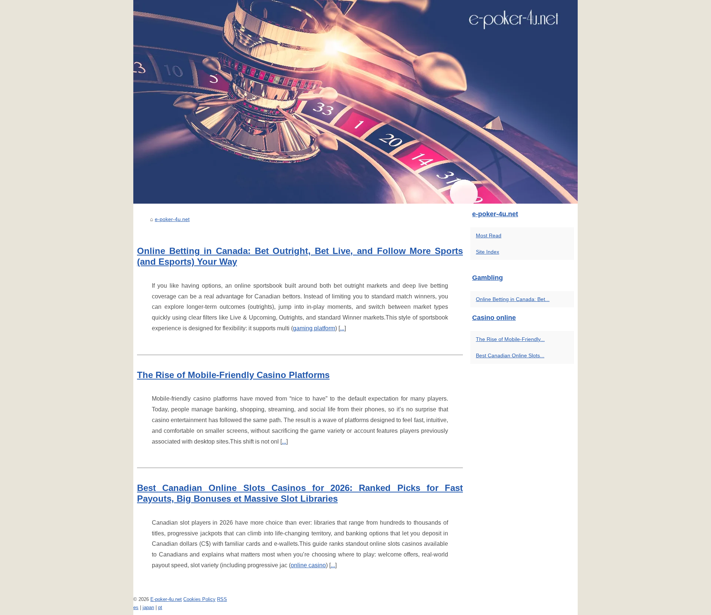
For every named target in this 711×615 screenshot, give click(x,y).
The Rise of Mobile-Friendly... (510, 339)
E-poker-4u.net (166, 599)
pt (160, 607)
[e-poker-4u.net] (355, 102)
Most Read (488, 235)
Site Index (487, 252)
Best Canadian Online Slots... (510, 355)
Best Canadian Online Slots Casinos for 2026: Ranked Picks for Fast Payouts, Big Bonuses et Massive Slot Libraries (300, 493)
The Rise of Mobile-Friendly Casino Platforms (233, 375)
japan (148, 607)
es (135, 607)
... (342, 328)
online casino (308, 565)
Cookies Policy (199, 599)
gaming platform (314, 328)
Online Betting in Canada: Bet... (513, 299)
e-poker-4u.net (172, 219)
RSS (222, 599)
